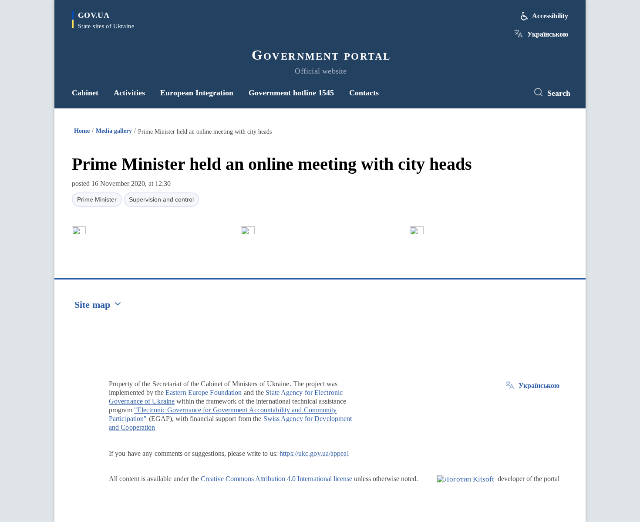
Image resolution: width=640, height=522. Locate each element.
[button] (79, 230)
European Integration (196, 92)
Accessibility (550, 16)
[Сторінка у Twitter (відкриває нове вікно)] (514, 93)
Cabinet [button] (85, 92)
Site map (92, 304)
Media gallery (114, 131)
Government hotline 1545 (291, 92)
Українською (547, 34)
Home (82, 131)
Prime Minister (97, 199)
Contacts (364, 92)
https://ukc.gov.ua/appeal (314, 453)
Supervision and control (161, 199)
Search (558, 93)
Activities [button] (129, 92)
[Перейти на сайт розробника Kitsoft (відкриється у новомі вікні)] (466, 486)
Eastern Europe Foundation (203, 392)
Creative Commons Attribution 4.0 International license (276, 478)
